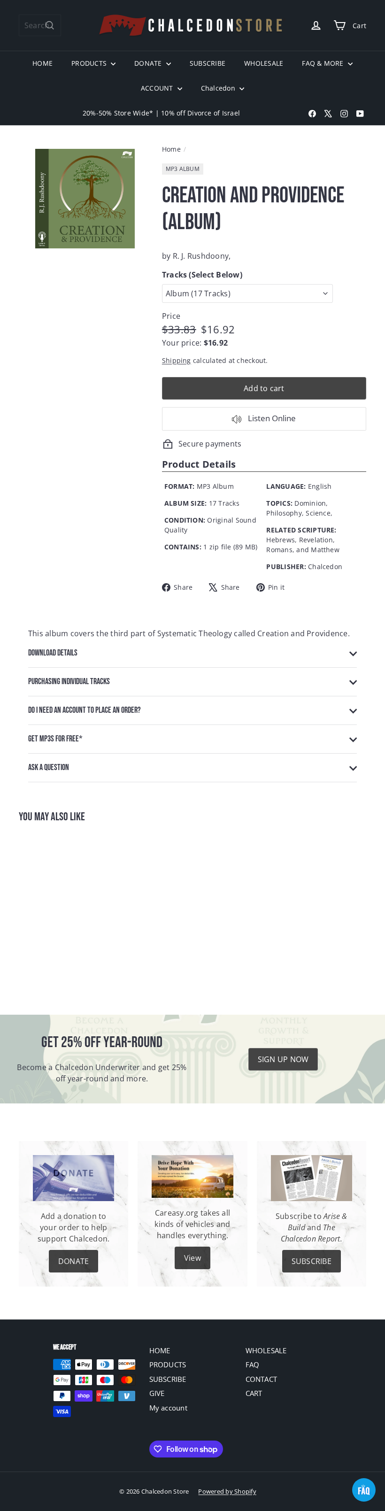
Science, (319, 513)
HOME (42, 63)
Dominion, (311, 503)
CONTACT (261, 1379)
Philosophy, (285, 513)
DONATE (149, 63)
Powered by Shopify (227, 1491)
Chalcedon (219, 88)
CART (254, 1393)
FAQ (253, 1364)
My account (168, 1407)
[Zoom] (85, 198)
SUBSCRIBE (207, 63)
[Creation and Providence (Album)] (44, 912)
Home (171, 149)
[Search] (49, 25)
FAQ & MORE (324, 63)
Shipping (176, 360)
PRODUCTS (89, 63)
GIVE (157, 1393)
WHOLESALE (263, 63)
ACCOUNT (158, 88)
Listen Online (271, 418)
